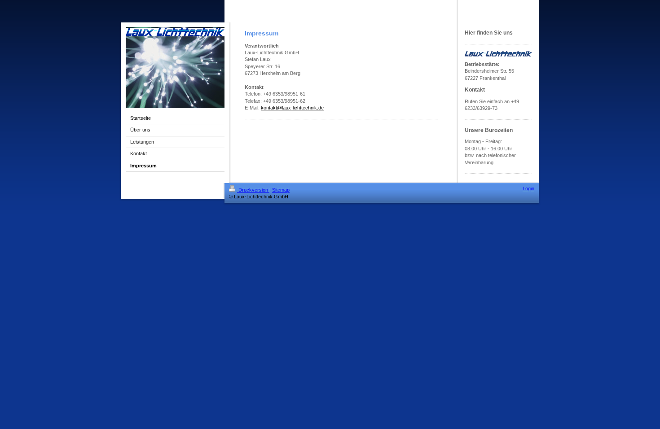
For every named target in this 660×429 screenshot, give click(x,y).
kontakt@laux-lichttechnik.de (292, 107)
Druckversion (253, 190)
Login (528, 188)
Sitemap (281, 190)
